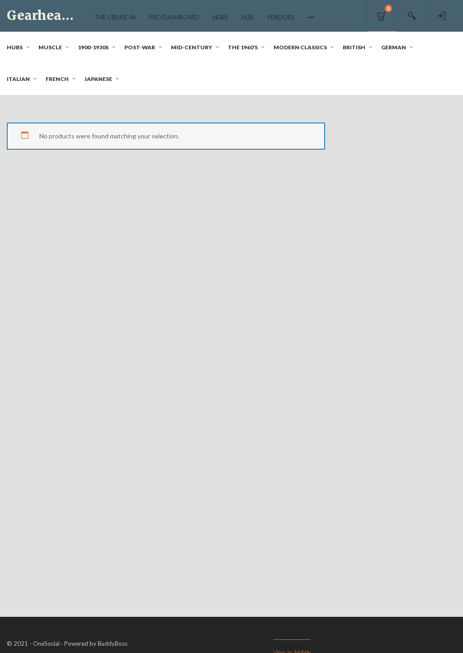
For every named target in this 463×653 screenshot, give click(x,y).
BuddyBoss (113, 643)
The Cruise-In (115, 17)
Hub (247, 17)
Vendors (280, 17)
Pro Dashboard (174, 17)
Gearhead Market (64, 15)
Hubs (220, 17)
